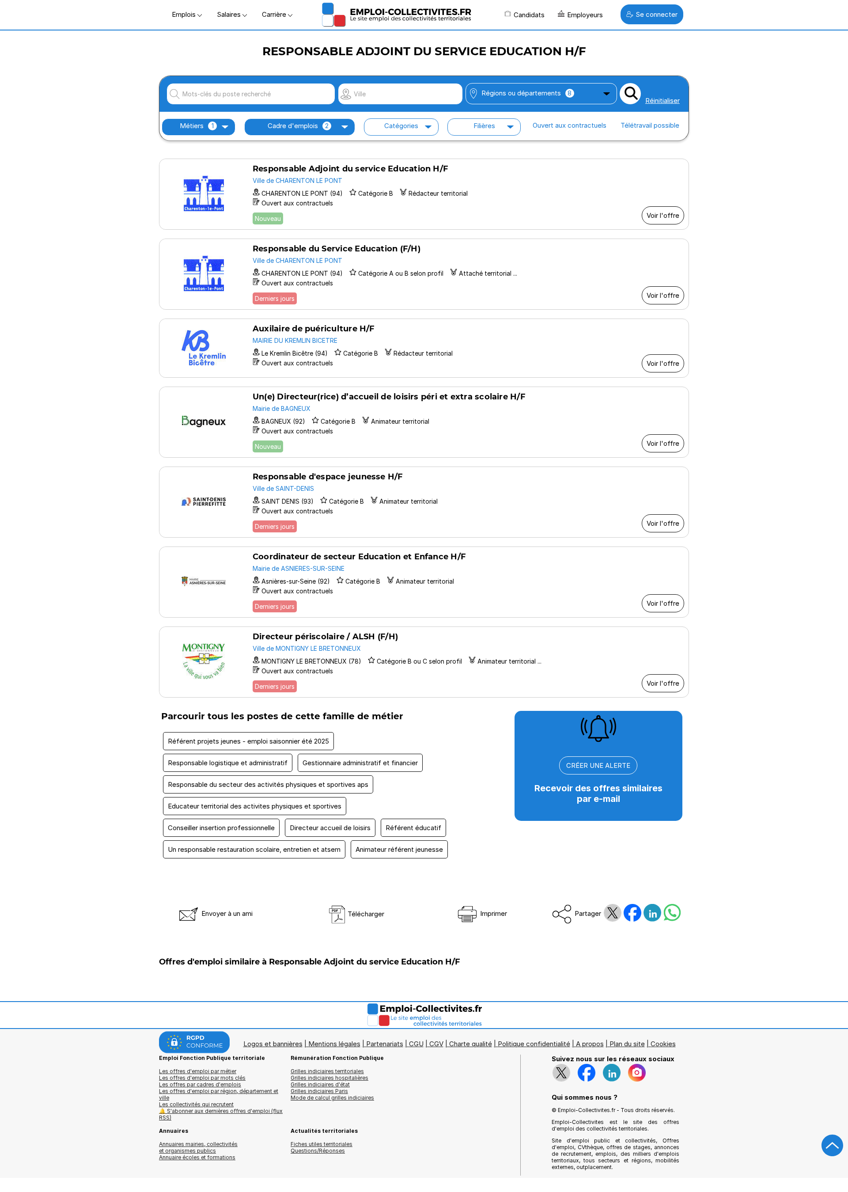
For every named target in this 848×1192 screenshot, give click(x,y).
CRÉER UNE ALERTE (598, 765)
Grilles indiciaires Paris (319, 1091)
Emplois (184, 14)
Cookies (663, 1044)
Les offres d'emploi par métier (197, 1071)
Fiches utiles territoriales (321, 1144)
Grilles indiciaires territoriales (327, 1071)
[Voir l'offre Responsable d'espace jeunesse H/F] (424, 502)
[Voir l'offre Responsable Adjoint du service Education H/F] (424, 194)
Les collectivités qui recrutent (196, 1104)
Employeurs (585, 15)
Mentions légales (334, 1044)
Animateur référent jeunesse (399, 849)
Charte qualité (470, 1044)
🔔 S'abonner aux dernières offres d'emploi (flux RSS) (221, 1114)
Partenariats (384, 1044)
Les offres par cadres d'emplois (200, 1084)
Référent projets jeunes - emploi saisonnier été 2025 (248, 741)
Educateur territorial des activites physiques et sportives (254, 806)
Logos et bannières (273, 1044)
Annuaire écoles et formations (197, 1157)
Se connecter (657, 14)
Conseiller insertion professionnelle (221, 828)
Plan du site (627, 1044)
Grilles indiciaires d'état (320, 1084)
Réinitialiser (662, 100)
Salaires (229, 14)
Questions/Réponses (318, 1150)
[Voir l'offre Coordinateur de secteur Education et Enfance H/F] (424, 582)
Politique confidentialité (534, 1044)
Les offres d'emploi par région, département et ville (218, 1094)
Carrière (275, 14)
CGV (436, 1044)
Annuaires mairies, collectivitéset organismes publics (198, 1147)
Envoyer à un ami (226, 913)
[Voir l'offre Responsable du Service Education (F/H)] (424, 274)
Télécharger (365, 914)
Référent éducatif (413, 828)
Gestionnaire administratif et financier (360, 763)
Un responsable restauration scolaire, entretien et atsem (254, 849)
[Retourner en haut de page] (833, 1146)
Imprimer (492, 913)
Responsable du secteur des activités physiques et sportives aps (268, 784)
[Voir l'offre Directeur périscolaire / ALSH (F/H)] (424, 662)
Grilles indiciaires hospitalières (329, 1077)
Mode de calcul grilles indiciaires (332, 1097)
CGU (416, 1044)
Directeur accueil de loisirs (330, 828)
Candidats (529, 15)
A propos (590, 1044)
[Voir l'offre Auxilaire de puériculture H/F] (424, 348)
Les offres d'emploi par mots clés (202, 1077)
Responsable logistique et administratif (228, 763)
